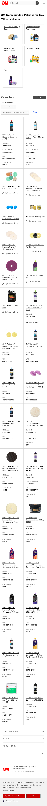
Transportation (7, 107)
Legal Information (18, 767)
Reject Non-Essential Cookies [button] (14, 796)
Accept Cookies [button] (33, 796)
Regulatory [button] (9, 746)
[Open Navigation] (44, 3)
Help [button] (5, 753)
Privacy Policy (30, 767)
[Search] (37, 3)
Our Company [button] (10, 732)
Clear (35, 112)
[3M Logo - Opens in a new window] (5, 3)
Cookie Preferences (18, 768)
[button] (11, 801)
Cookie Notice (8, 790)
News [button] (6, 739)
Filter (40, 97)
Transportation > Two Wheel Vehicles (14, 112)
